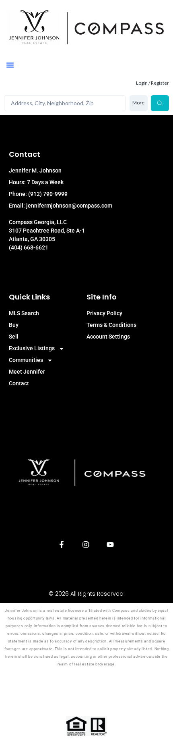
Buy (14, 325)
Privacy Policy (104, 313)
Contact (19, 383)
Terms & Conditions (111, 325)
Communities (26, 360)
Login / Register (152, 83)
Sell (14, 336)
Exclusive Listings (32, 348)
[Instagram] (86, 545)
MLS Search (24, 313)
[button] (10, 65)
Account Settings (108, 336)
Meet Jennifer (27, 371)
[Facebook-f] (61, 545)
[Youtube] (110, 545)
